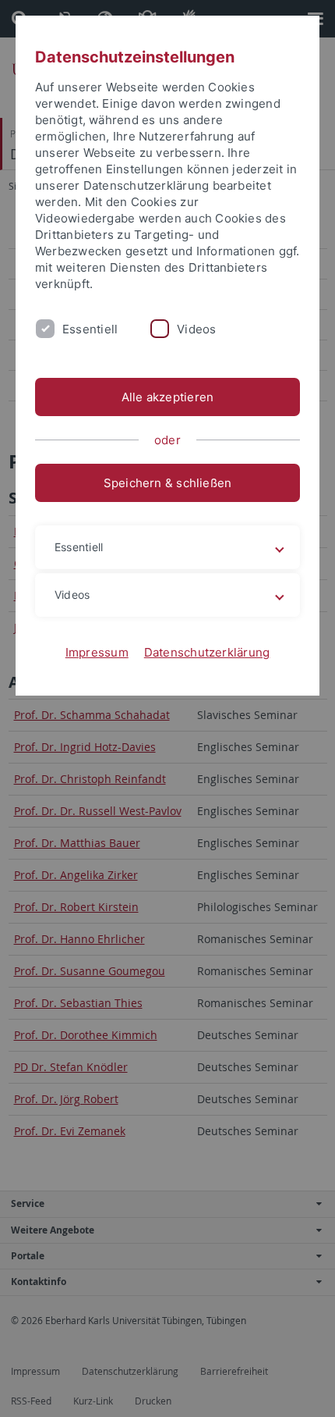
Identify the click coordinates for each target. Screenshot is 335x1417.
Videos (196, 329)
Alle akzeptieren (168, 397)
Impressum (97, 652)
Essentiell (90, 329)
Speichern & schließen (168, 482)
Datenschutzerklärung (207, 652)
